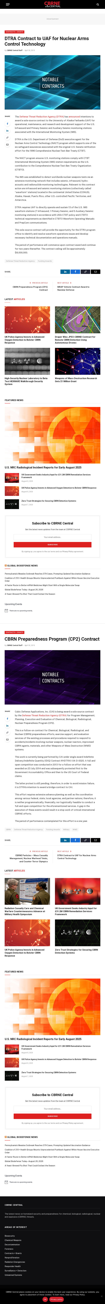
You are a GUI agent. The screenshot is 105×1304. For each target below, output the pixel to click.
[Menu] (8, 4)
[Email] (7, 144)
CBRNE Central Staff (14, 50)
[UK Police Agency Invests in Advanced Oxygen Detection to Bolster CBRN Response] (27, 319)
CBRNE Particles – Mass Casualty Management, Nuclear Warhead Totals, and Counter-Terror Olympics (29, 858)
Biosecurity (10, 1236)
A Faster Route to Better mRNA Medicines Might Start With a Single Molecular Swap (42, 585)
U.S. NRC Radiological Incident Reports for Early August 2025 (43, 467)
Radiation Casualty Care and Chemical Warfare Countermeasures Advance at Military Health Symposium (25, 911)
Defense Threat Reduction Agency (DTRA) (41, 116)
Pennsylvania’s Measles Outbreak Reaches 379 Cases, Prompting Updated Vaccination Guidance (47, 574)
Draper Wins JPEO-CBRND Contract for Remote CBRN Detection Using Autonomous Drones (75, 340)
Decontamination (12, 1245)
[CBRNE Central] (53, 4)
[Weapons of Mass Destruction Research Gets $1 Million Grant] (77, 361)
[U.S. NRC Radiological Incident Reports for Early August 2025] (52, 435)
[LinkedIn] (7, 130)
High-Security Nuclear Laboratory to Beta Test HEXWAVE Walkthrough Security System (26, 381)
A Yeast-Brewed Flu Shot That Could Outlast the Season (30, 594)
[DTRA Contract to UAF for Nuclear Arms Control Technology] (52, 109)
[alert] (52, 610)
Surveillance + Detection (15, 1271)
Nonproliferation (12, 1258)
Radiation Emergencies (15, 1262)
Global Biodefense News (22, 565)
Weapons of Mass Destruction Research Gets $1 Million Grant (76, 380)
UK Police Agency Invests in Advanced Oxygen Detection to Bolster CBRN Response (24, 340)
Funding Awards (45, 261)
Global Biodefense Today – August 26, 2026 (24, 590)
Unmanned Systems (13, 1275)
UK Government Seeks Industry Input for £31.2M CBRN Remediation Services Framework (56, 476)
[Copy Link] (7, 137)
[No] (101, 1296)
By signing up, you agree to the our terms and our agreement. (53, 552)
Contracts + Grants (14, 32)
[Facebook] (7, 123)
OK (45, 1299)
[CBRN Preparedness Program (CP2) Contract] (52, 704)
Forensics (9, 1249)
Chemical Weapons (13, 1240)
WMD (75, 830)
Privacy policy (57, 1299)
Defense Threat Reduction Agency (20, 261)
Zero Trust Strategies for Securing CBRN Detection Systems (48, 501)
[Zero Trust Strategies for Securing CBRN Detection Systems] (12, 504)
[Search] (97, 4)
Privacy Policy (68, 552)
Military (66, 830)
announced (74, 116)
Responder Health (13, 1266)
